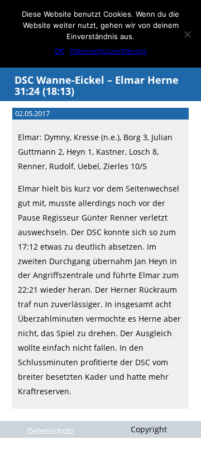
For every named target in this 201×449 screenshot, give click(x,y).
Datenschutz (50, 431)
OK (59, 50)
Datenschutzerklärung (108, 50)
